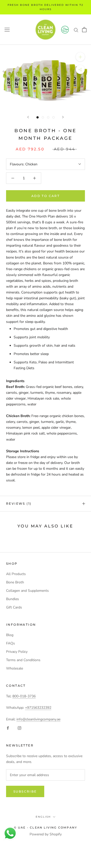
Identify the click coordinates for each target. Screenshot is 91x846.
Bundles (12, 599)
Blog (9, 635)
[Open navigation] (7, 30)
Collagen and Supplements (27, 590)
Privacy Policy (17, 651)
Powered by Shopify (46, 834)
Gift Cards (14, 607)
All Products (16, 574)
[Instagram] (19, 728)
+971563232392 (38, 707)
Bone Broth (15, 582)
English (43, 816)
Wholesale (14, 668)
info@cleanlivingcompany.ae (38, 719)
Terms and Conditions (23, 660)
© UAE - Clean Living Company (45, 827)
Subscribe (25, 791)
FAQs (10, 643)
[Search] (76, 30)
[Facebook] (8, 728)
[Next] (63, 117)
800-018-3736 (24, 696)
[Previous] (28, 117)
